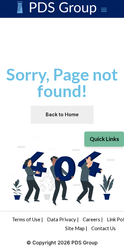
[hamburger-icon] (104, 11)
